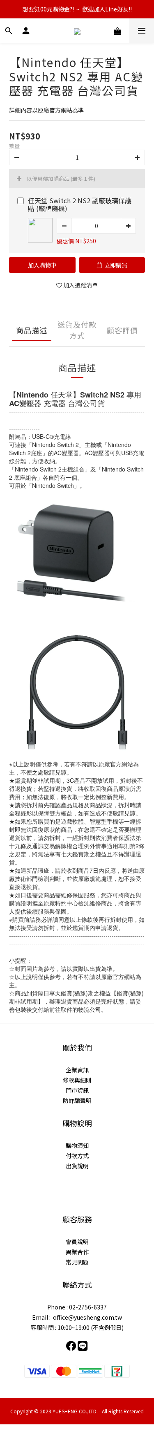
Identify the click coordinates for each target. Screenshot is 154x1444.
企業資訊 (77, 1070)
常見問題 (77, 1262)
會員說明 (77, 1241)
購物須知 (77, 1145)
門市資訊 (77, 1090)
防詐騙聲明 (77, 1100)
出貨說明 (77, 1166)
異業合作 (77, 1252)
